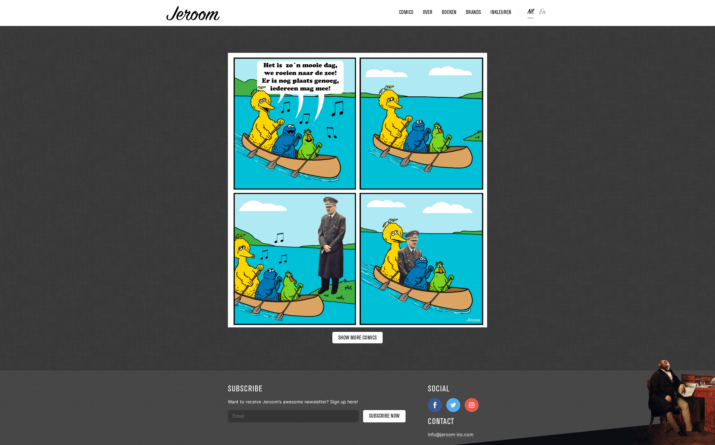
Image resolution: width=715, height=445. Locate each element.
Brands (473, 12)
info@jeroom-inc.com (450, 434)
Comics (406, 12)
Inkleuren (500, 12)
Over (427, 12)
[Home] (280, 13)
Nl (530, 12)
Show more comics (357, 337)
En (542, 12)
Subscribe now (384, 416)
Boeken (449, 12)
